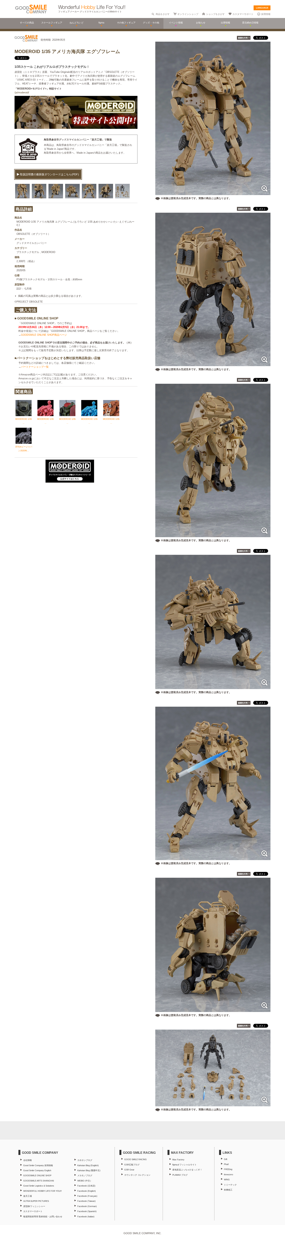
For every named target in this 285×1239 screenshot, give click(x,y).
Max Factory (178, 1159)
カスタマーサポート (242, 14)
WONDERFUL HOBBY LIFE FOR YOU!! (42, 1191)
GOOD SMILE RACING (135, 1159)
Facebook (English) (86, 1191)
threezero (228, 1174)
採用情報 (265, 14)
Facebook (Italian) (85, 1216)
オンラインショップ (187, 14)
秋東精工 (228, 1190)
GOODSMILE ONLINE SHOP (37, 1175)
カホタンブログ (84, 1160)
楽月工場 (27, 1196)
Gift (225, 1159)
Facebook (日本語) (86, 1186)
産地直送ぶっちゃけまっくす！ (187, 1169)
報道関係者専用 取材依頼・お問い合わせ (42, 1216)
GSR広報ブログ (132, 1164)
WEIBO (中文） (84, 1181)
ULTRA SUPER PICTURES (36, 1201)
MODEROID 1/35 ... (23, 421)
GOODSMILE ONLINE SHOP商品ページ (44, 334)
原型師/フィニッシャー (34, 1206)
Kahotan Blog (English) (88, 1165)
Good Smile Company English (37, 1170)
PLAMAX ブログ (180, 1175)
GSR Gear (129, 1169)
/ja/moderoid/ (22, 92)
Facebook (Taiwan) (86, 1201)
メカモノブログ (84, 1175)
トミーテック (230, 1185)
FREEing (228, 1169)
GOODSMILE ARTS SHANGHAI (38, 1181)
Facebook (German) (87, 1206)
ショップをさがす (215, 14)
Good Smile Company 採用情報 (38, 1165)
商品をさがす (163, 14)
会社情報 (27, 1160)
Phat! (226, 1164)
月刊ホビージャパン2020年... (23, 449)
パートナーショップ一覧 (35, 366)
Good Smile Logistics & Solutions (38, 1186)
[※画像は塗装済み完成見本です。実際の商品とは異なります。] (212, 193)
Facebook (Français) (87, 1196)
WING (227, 1179)
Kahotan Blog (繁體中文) (88, 1170)
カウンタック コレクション (137, 1175)
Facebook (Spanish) (87, 1211)
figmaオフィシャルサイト (184, 1164)
